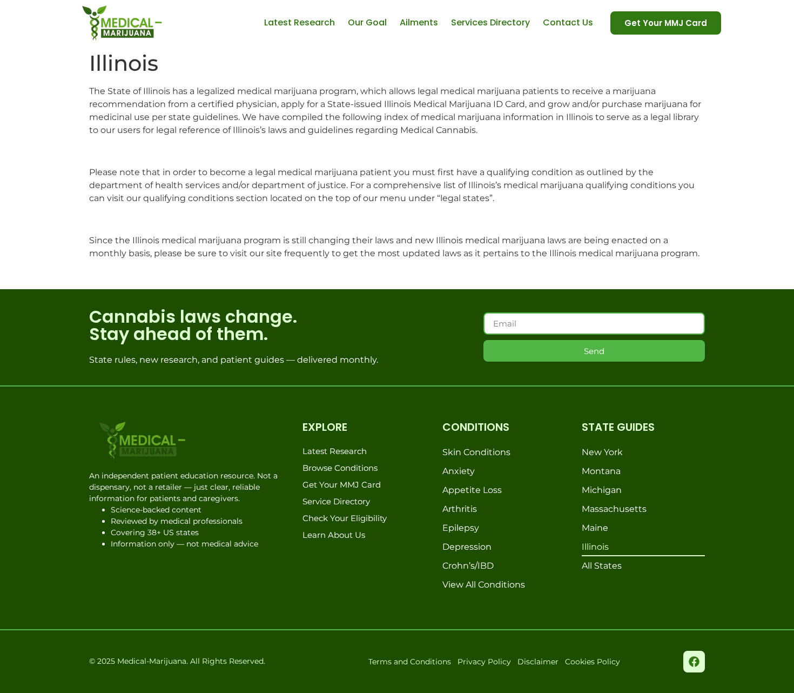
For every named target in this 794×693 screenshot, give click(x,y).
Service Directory (336, 501)
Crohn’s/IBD (468, 566)
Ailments (419, 22)
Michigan (602, 490)
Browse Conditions (340, 468)
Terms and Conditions (409, 662)
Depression (467, 547)
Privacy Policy (484, 662)
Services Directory (490, 22)
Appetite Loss (472, 490)
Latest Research (299, 22)
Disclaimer (538, 662)
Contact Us (568, 22)
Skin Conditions (476, 452)
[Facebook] (694, 661)
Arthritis (459, 509)
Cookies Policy (592, 662)
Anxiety (458, 471)
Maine (595, 528)
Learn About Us (333, 535)
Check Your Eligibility (344, 518)
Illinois (595, 547)
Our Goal (367, 22)
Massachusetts (614, 509)
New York (602, 452)
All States (602, 566)
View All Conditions (483, 584)
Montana (601, 471)
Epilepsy (460, 528)
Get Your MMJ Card (341, 484)
